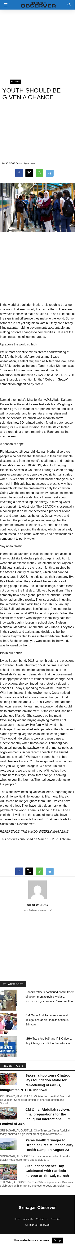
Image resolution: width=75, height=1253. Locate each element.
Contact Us (41, 1219)
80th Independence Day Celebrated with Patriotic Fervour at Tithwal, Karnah (47, 1170)
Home (17, 1219)
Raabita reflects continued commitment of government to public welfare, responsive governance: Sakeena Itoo (49, 996)
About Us (28, 1219)
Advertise (55, 1219)
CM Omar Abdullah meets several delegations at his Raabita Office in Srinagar (46, 1020)
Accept (57, 1240)
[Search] (68, 4)
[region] (37, 42)
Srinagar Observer (37, 1207)
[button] (4, 5)
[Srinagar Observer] (38, 4)
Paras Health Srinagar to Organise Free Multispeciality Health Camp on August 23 (49, 1145)
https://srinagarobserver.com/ (37, 910)
